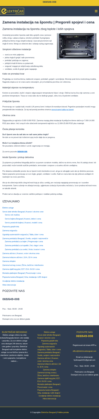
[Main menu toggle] (96, 11)
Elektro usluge (8, 208)
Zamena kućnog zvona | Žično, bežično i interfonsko (22, 265)
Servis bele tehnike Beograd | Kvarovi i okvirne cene (22, 212)
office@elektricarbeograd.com (84, 351)
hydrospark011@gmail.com (84, 360)
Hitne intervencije (9, 285)
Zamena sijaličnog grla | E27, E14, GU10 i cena (21, 269)
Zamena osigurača (9, 231)
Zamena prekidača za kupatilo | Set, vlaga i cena (24, 245)
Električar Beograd (48, 412)
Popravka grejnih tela (10, 227)
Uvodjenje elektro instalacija (13, 281)
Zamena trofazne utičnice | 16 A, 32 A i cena (19, 257)
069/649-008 (49, 2)
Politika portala (63, 412)
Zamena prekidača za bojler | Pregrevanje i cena (24, 241)
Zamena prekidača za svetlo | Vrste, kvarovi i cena (25, 249)
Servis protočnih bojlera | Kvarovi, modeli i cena (23, 223)
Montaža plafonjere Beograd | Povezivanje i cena (21, 273)
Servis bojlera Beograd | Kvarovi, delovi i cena (23, 219)
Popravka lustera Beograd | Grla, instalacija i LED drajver (24, 277)
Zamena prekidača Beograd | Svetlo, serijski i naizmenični (25, 238)
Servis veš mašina (12, 215)
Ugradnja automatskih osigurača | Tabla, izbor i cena (22, 235)
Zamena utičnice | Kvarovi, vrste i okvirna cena (20, 253)
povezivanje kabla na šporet (63, 110)
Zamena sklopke (9, 261)
